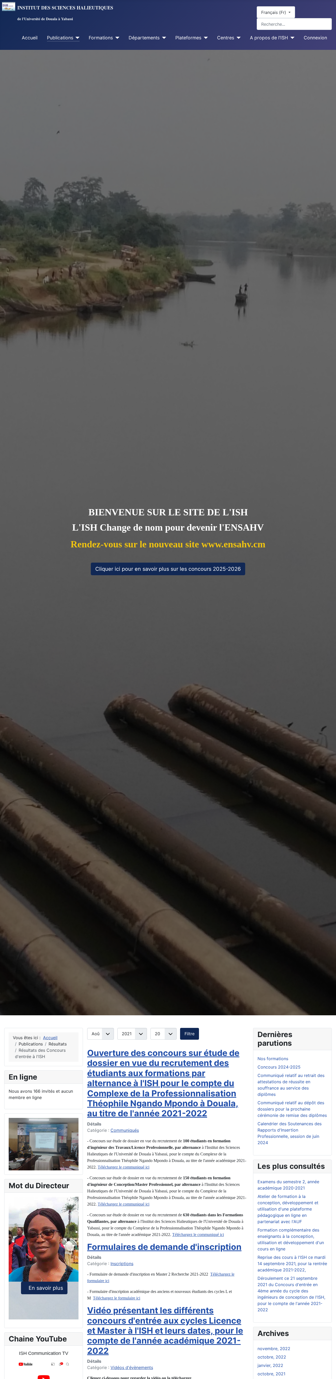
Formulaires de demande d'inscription (164, 1247)
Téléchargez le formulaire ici (116, 1298)
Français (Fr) (274, 12)
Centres (225, 37)
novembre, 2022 (274, 1348)
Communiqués (125, 1130)
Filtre (190, 1033)
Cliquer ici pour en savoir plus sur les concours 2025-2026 (168, 569)
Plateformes (188, 37)
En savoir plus (44, 1288)
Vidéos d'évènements (132, 1367)
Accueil (30, 37)
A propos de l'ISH (269, 37)
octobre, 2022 (272, 1357)
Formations (101, 37)
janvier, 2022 (270, 1365)
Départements (144, 37)
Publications (60, 37)
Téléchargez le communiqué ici (123, 1167)
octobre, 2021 (271, 1373)
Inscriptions (122, 1263)
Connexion (315, 37)
